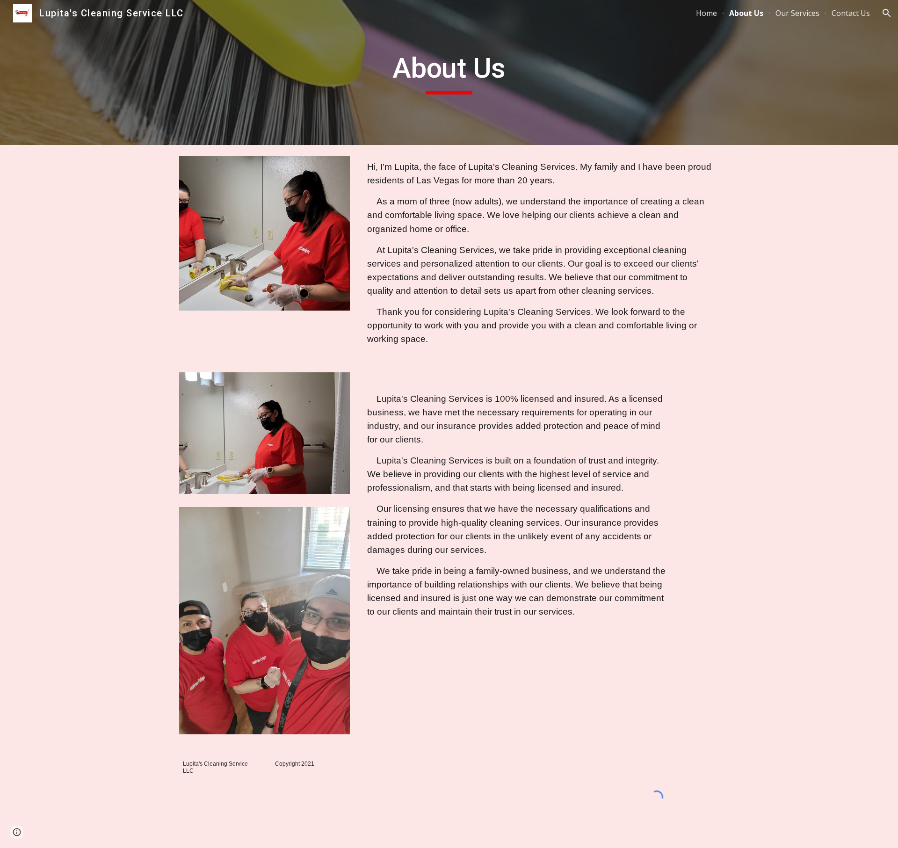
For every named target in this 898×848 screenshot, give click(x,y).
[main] (449, 72)
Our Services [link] (797, 13)
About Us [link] (746, 13)
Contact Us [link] (851, 13)
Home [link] (706, 13)
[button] (887, 13)
